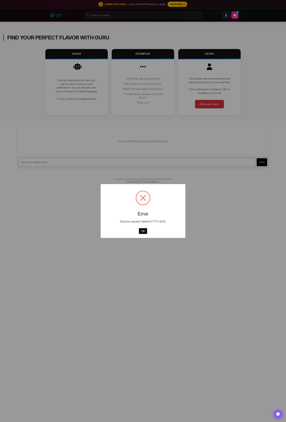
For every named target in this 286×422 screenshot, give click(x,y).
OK (143, 231)
